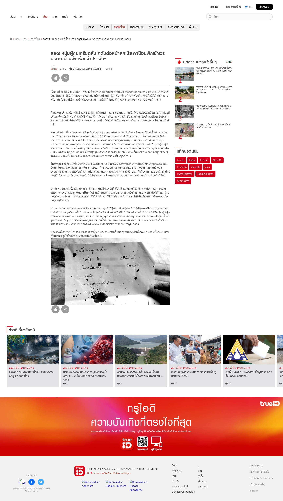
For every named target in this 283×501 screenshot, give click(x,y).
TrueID (20, 7)
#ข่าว (207, 167)
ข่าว (25, 39)
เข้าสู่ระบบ (264, 7)
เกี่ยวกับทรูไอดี (256, 465)
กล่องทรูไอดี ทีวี (233, 6)
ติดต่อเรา (254, 491)
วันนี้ (12, 17)
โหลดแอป (214, 6)
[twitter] (41, 482)
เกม (55, 17)
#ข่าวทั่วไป (195, 167)
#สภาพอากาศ (183, 181)
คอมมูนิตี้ (202, 486)
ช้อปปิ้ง (176, 481)
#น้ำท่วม (180, 160)
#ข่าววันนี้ (204, 160)
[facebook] (31, 482)
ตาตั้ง (65, 17)
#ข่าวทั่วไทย (15, 368)
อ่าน (45, 17)
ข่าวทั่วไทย (119, 27)
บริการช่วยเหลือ (257, 484)
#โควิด (192, 160)
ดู (21, 17)
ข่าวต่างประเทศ (176, 27)
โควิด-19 (104, 27)
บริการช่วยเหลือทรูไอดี (183, 492)
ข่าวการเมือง (136, 27)
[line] (22, 482)
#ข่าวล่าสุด (181, 167)
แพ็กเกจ (202, 481)
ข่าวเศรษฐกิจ (156, 27)
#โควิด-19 (217, 160)
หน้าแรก (90, 27)
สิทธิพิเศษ (32, 17)
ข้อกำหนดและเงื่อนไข (259, 472)
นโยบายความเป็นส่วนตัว (261, 478)
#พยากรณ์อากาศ (184, 174)
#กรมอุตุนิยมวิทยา (205, 174)
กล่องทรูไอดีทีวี (180, 486)
